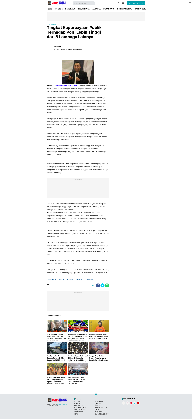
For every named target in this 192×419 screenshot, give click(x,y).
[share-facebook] (98, 285)
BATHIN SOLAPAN (142, 9)
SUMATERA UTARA (80, 408)
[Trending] (123, 3)
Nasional (90, 279)
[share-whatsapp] (107, 285)
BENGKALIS (70, 9)
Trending (58, 9)
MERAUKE (80, 279)
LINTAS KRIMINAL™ (62, 404)
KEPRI (76, 414)
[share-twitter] (102, 285)
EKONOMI (98, 412)
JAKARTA (96, 9)
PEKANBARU (108, 9)
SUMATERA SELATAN (102, 414)
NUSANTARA (84, 9)
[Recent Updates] (118, 3)
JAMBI (97, 410)
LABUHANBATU (79, 410)
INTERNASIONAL (124, 9)
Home (49, 9)
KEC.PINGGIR (78, 412)
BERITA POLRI (99, 402)
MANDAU (70, 279)
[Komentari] (48, 285)
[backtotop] (96, 394)
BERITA (61, 279)
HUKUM (97, 406)
